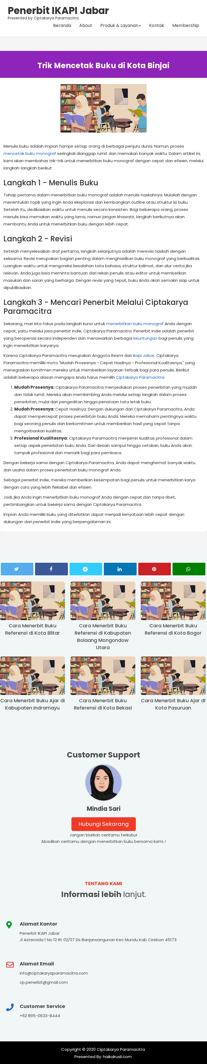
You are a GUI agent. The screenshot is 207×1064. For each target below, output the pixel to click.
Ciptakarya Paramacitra (140, 377)
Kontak (156, 25)
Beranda (62, 25)
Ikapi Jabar (143, 355)
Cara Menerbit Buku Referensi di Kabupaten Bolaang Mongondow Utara (103, 636)
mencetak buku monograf (30, 153)
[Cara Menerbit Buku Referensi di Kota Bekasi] (102, 675)
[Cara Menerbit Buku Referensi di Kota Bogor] (173, 601)
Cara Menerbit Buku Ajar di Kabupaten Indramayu (32, 704)
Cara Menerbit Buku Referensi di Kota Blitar (32, 629)
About (85, 25)
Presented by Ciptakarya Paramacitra (58, 12)
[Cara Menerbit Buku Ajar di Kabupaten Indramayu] (32, 675)
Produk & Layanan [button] (119, 25)
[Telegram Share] (86, 569)
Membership (185, 25)
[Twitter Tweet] (17, 569)
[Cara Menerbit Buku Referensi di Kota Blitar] (32, 601)
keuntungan (145, 338)
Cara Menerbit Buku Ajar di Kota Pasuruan (173, 704)
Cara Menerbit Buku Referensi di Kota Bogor (173, 629)
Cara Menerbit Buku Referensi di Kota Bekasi (103, 704)
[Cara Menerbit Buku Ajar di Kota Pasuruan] (173, 675)
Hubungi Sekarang (103, 824)
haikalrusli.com (117, 1056)
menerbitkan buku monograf (135, 323)
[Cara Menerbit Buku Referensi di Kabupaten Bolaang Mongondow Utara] (102, 601)
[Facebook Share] (51, 569)
